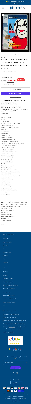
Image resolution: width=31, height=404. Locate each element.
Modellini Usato (7, 252)
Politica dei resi (6, 292)
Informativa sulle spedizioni (11, 398)
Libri (4, 249)
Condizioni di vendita (8, 278)
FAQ (4, 305)
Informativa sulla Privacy (9, 295)
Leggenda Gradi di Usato (9, 302)
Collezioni (5, 262)
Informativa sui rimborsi (16, 400)
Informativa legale (22, 398)
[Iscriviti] (26, 362)
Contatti (5, 275)
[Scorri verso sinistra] (12, 54)
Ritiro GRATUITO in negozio (9, 288)
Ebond (7, 393)
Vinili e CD (5, 245)
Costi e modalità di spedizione (10, 285)
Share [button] (4, 225)
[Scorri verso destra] (18, 54)
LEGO (4, 259)
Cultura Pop (6, 238)
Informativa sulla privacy (23, 394)
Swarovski (5, 255)
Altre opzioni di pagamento (15, 96)
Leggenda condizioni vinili (9, 298)
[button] (3, 8)
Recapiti (9, 396)
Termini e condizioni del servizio (18, 396)
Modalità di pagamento (8, 282)
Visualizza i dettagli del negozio (8, 103)
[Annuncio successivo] (28, 2)
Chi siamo (5, 271)
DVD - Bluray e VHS (7, 242)
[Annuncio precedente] (2, 2)
